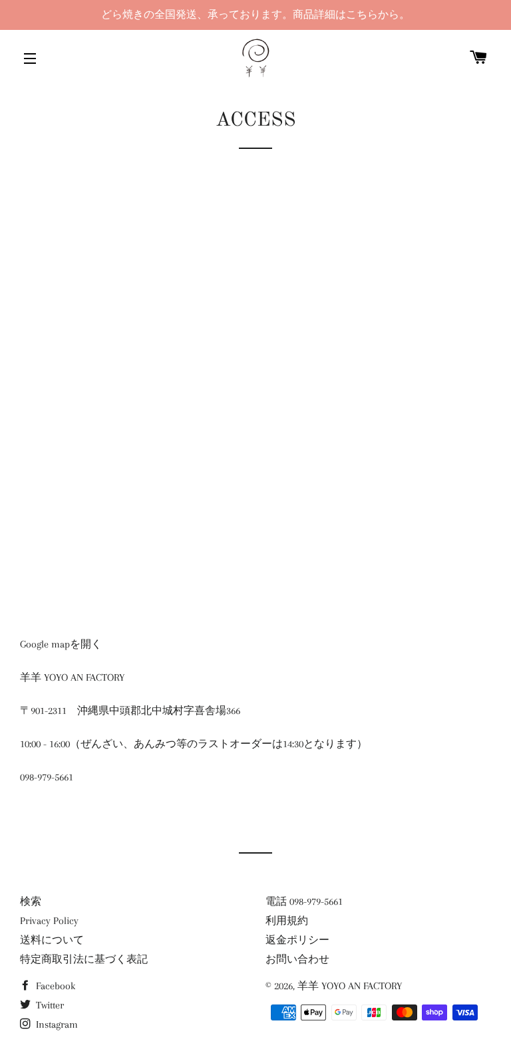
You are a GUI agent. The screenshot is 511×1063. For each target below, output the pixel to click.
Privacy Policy (49, 921)
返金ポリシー (297, 940)
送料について (52, 940)
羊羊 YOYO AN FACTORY (349, 986)
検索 (30, 901)
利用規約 (286, 921)
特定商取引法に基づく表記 (84, 959)
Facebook (54, 986)
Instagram (55, 1024)
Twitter (48, 1005)
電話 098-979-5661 (304, 901)
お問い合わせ (297, 959)
